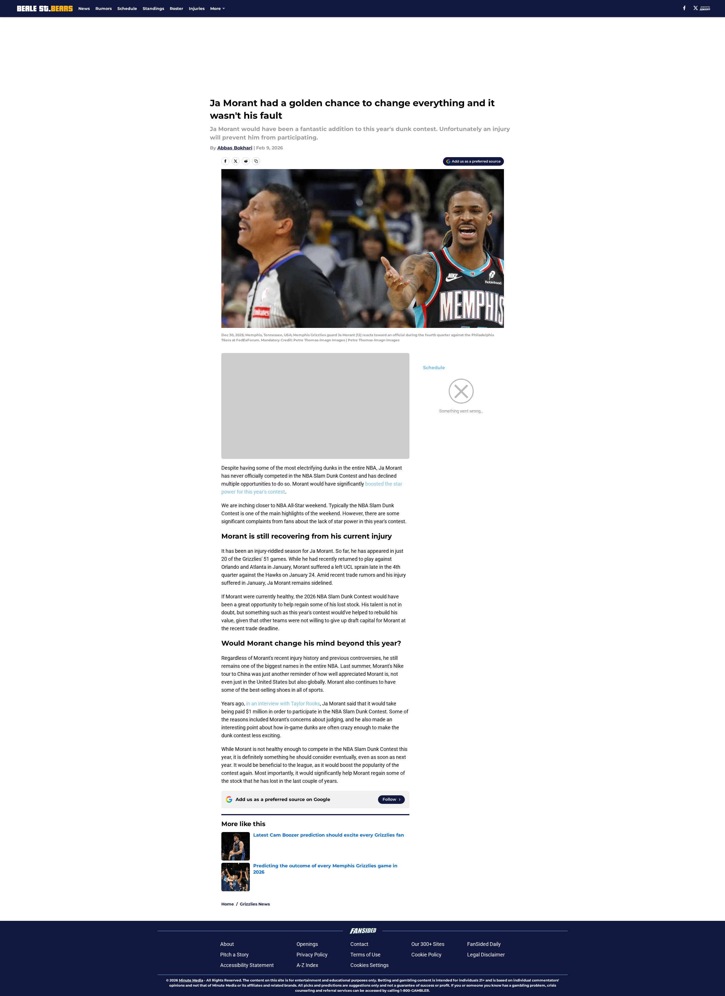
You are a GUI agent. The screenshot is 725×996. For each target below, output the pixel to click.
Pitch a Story (234, 955)
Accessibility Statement (247, 965)
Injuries (197, 8)
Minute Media (191, 980)
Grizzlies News (255, 904)
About (227, 944)
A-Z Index (307, 965)
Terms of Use (365, 955)
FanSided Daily (484, 944)
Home (227, 904)
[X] (695, 8)
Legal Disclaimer (486, 955)
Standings (153, 8)
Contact (359, 944)
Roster (176, 8)
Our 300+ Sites (427, 944)
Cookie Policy (426, 955)
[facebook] (684, 8)
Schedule (127, 8)
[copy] (256, 161)
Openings (307, 944)
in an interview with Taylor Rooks (283, 704)
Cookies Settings (369, 965)
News (84, 8)
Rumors (103, 8)
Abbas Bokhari (234, 148)
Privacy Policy (312, 955)
